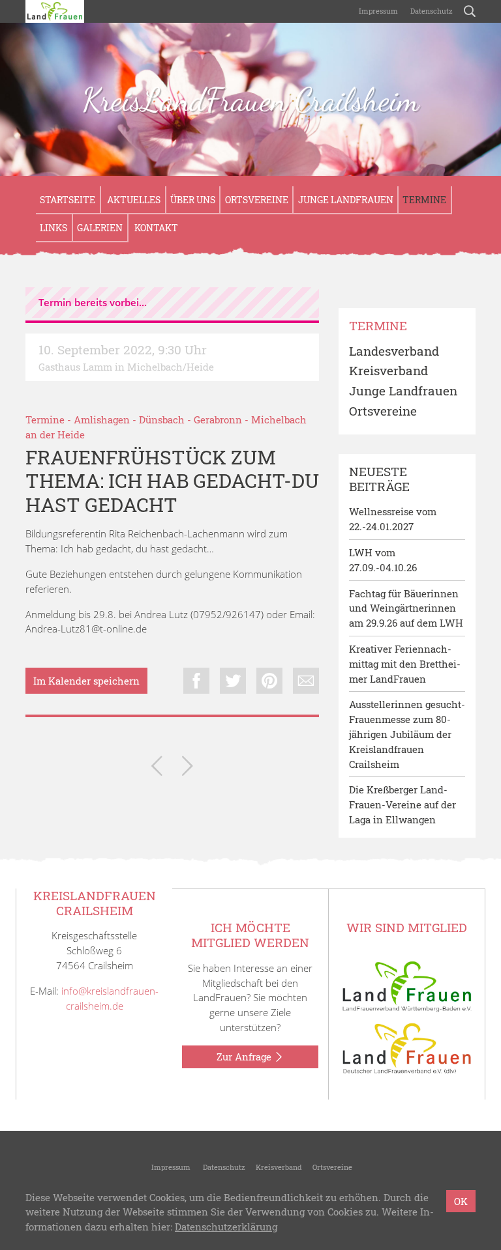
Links (53, 227)
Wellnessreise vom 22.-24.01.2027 (392, 519)
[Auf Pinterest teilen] (269, 681)
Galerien (100, 227)
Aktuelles (132, 199)
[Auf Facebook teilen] (196, 681)
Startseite (67, 199)
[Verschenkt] (187, 768)
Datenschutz (430, 11)
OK (461, 1201)
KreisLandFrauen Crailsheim (250, 99)
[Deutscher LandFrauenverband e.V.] (407, 1047)
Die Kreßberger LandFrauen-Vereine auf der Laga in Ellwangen (402, 804)
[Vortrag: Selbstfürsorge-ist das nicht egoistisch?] (157, 768)
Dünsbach (162, 419)
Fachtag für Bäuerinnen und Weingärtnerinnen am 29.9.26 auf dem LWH (406, 608)
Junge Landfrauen (345, 199)
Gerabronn (218, 419)
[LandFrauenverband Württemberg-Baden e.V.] (407, 985)
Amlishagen (102, 419)
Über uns (192, 199)
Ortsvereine (256, 199)
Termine (424, 199)
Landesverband (394, 351)
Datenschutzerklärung (226, 1226)
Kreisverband (388, 370)
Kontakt (155, 227)
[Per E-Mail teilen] (306, 681)
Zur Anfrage (245, 1056)
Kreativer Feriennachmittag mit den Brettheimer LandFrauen (405, 663)
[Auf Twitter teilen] (233, 681)
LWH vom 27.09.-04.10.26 (383, 560)
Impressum (377, 11)
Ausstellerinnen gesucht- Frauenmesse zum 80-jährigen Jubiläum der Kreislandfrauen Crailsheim (407, 734)
